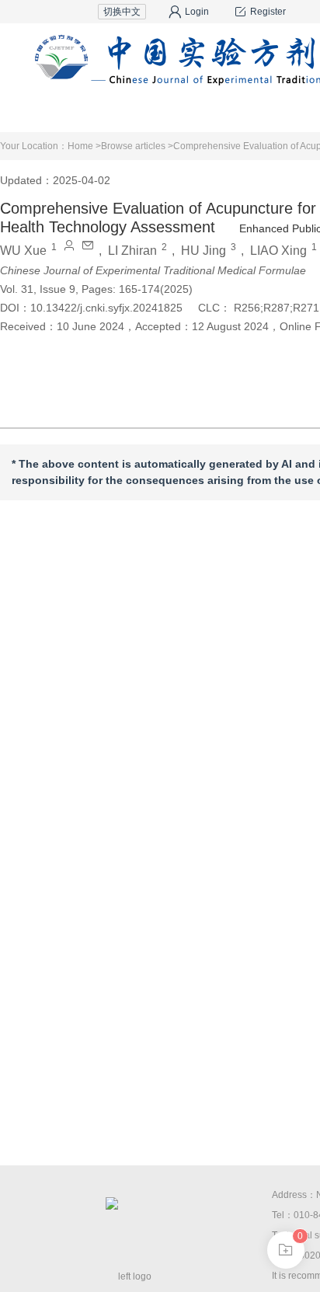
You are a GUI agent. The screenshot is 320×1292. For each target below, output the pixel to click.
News (253, 112)
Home (142, 112)
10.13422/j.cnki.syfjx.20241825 (106, 307)
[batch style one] (286, 1250)
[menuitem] (142, 112)
